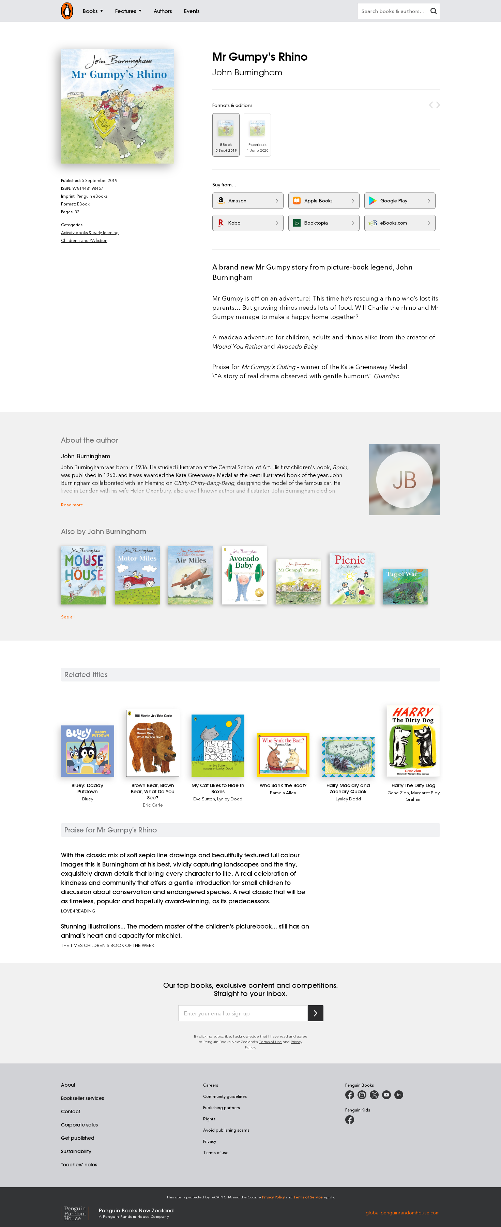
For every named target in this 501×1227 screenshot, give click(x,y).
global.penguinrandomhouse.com (403, 1212)
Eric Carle (153, 804)
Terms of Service (308, 1197)
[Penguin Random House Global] (80, 1212)
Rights (209, 1119)
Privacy (209, 1141)
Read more (72, 504)
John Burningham (247, 72)
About (68, 1085)
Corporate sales (79, 1125)
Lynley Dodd (229, 798)
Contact (70, 1111)
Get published (77, 1138)
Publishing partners (221, 1107)
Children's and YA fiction (84, 240)
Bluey (87, 798)
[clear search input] (433, 12)
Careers (210, 1085)
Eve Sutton (204, 798)
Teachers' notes (79, 1165)
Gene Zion (398, 792)
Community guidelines (225, 1096)
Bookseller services (82, 1098)
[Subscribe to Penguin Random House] (315, 1013)
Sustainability (76, 1151)
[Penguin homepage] (67, 10)
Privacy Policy (273, 1197)
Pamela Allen (283, 792)
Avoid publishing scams (226, 1130)
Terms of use (215, 1152)
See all (68, 616)
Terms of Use (270, 1041)
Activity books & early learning (90, 232)
